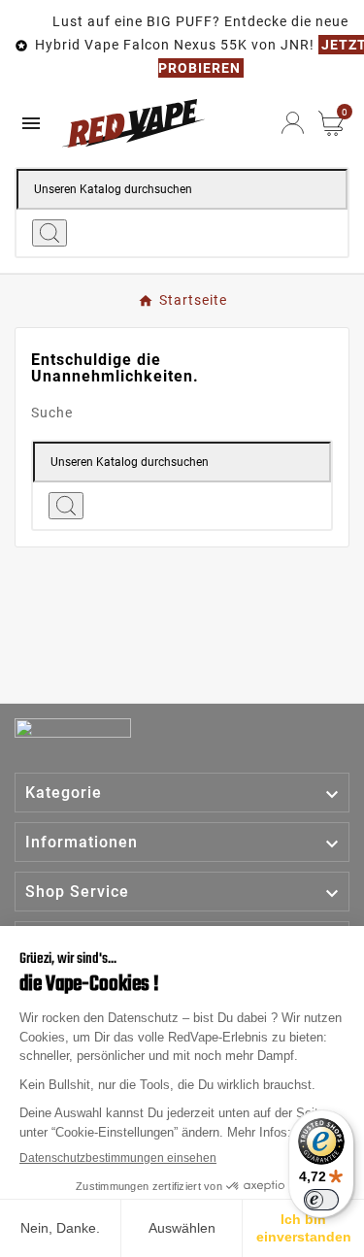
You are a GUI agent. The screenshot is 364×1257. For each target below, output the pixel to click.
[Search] (49, 233)
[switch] (321, 1199)
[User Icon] (292, 123)
